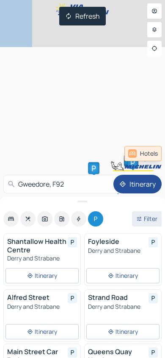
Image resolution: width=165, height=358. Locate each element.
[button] (93, 168)
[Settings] (154, 29)
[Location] (154, 48)
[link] (143, 153)
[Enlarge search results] (82, 201)
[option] (11, 219)
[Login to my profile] (154, 11)
